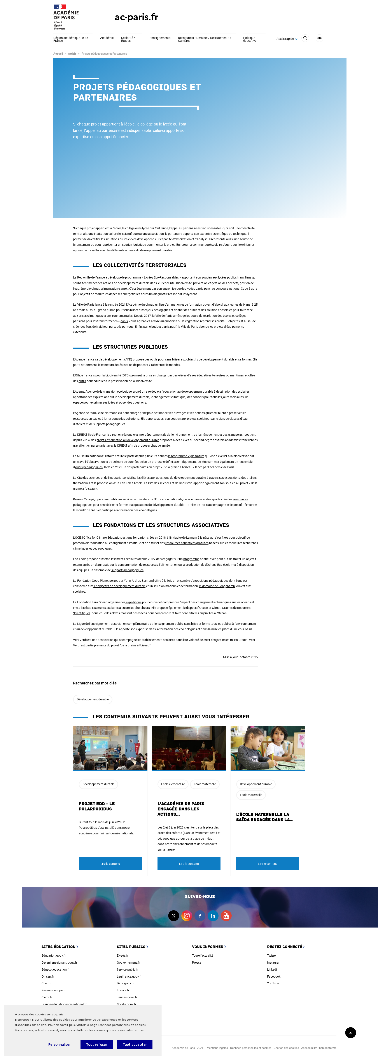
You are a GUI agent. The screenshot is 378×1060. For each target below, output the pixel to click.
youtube (226, 915)
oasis (124, 321)
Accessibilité (319, 38)
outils (154, 359)
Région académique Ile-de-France (71, 39)
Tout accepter (134, 1044)
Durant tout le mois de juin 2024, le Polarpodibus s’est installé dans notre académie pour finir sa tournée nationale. (106, 827)
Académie (107, 38)
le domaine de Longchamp (217, 586)
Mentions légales (217, 1048)
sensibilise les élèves (136, 477)
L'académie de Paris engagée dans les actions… (181, 809)
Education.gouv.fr (54, 955)
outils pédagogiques (89, 467)
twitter (173, 915)
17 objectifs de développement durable (119, 586)
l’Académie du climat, (140, 304)
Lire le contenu (110, 864)
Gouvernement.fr (128, 962)
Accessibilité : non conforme (318, 1048)
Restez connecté (284, 946)
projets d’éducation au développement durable (127, 440)
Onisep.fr (48, 976)
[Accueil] (75, 17)
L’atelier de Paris (197, 505)
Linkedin (272, 969)
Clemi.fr (47, 997)
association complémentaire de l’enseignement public (147, 623)
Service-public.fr (127, 969)
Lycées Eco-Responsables (161, 277)
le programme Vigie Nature (186, 456)
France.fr (123, 990)
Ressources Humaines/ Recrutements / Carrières (204, 39)
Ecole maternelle (205, 784)
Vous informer (207, 946)
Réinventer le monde (164, 365)
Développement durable (93, 699)
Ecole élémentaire (173, 784)
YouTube (273, 983)
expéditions (133, 602)
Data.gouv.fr (125, 983)
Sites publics (131, 946)
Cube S (245, 288)
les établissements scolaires (156, 640)
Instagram (274, 962)
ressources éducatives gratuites (186, 543)
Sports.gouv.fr (126, 1004)
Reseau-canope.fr (54, 990)
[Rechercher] (305, 38)
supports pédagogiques (127, 570)
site (148, 391)
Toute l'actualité (202, 955)
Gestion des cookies (286, 1048)
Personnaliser (59, 1044)
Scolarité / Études (128, 39)
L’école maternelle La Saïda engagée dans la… (265, 817)
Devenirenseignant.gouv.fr (59, 962)
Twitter (272, 955)
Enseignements (160, 38)
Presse (196, 962)
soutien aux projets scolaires (190, 418)
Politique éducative (249, 39)
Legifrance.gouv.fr (129, 976)
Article (72, 54)
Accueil (58, 54)
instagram (186, 915)
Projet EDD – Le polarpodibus (97, 806)
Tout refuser (96, 1044)
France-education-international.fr (64, 1004)
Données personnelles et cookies (122, 1025)
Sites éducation (58, 946)
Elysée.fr (122, 955)
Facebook (273, 976)
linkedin (213, 915)
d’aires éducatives (199, 375)
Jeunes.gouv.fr (127, 997)
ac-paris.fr (136, 17)
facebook (199, 915)
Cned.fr (47, 983)
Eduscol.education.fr (56, 969)
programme (191, 559)
